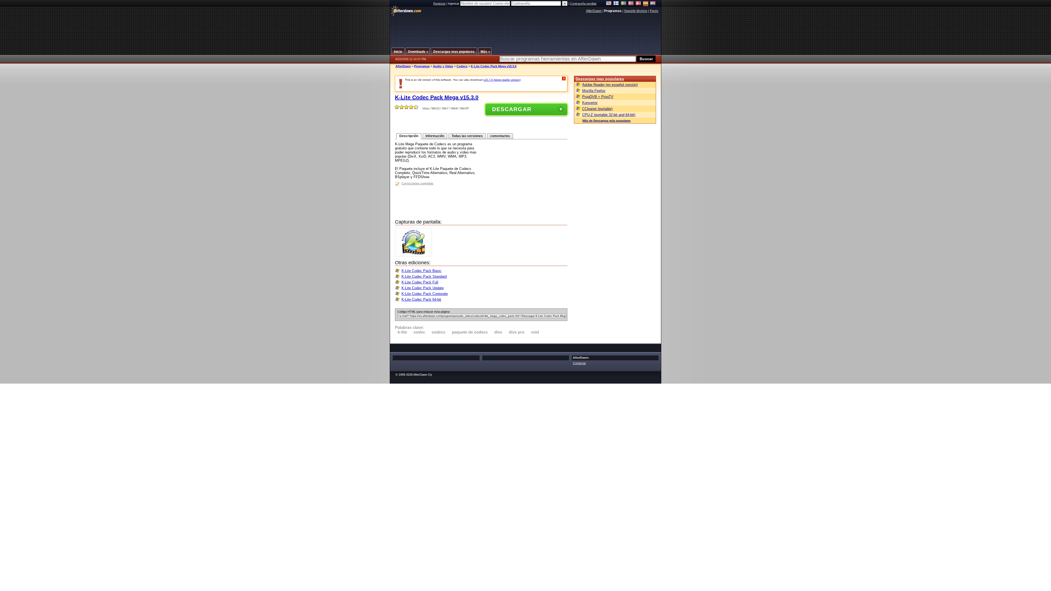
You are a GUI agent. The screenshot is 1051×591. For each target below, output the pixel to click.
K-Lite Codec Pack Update (423, 288)
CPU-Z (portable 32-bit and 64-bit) (608, 115)
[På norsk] (631, 3)
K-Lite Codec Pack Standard (424, 276)
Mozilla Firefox (593, 91)
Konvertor (589, 103)
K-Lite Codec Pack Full (420, 282)
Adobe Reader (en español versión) (610, 85)
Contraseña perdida (583, 3)
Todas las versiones (467, 136)
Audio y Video (443, 66)
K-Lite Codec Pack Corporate (425, 294)
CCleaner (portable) (597, 109)
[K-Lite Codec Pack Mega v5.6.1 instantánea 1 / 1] (415, 255)
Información (435, 136)
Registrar (439, 3)
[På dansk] (638, 3)
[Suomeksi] (616, 3)
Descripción (408, 136)
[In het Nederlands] (653, 3)
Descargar (512, 109)
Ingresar (454, 3)
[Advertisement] (525, 28)
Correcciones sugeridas (418, 183)
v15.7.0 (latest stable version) (502, 79)
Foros (654, 11)
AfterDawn (594, 11)
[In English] (608, 3)
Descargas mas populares (600, 79)
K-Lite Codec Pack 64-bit (421, 299)
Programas (422, 66)
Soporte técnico (635, 11)
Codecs (462, 66)
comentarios (500, 136)
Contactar (579, 363)
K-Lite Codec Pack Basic (421, 271)
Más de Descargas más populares (606, 120)
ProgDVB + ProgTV (597, 97)
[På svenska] (623, 3)
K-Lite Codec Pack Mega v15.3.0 (493, 66)
